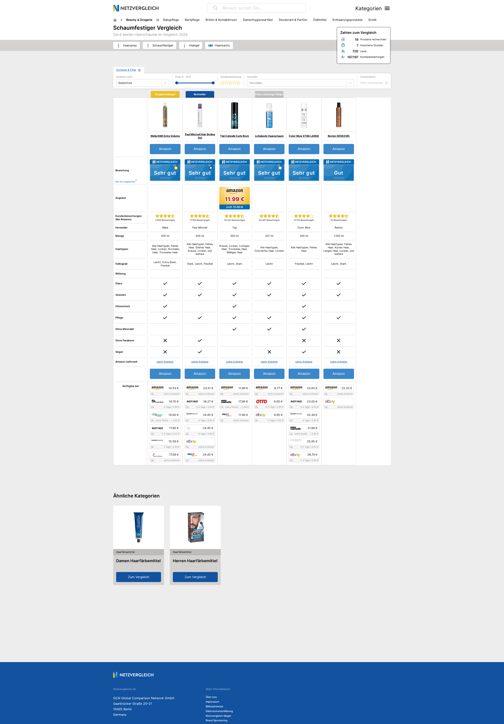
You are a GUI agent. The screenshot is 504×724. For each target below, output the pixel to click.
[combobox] (249, 83)
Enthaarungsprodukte (348, 20)
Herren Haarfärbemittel (195, 560)
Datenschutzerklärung (219, 711)
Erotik (373, 20)
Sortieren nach (124, 76)
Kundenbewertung (231, 76)
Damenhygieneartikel (258, 20)
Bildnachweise (214, 706)
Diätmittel (320, 20)
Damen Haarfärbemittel (138, 560)
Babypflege (171, 20)
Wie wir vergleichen (125, 182)
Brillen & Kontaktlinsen (221, 20)
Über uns (211, 696)
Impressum (212, 701)
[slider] (176, 82)
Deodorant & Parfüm (293, 20)
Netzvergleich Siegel (218, 715)
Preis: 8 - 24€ (183, 76)
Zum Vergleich (138, 577)
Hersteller (252, 76)
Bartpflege (192, 20)
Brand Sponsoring (216, 720)
